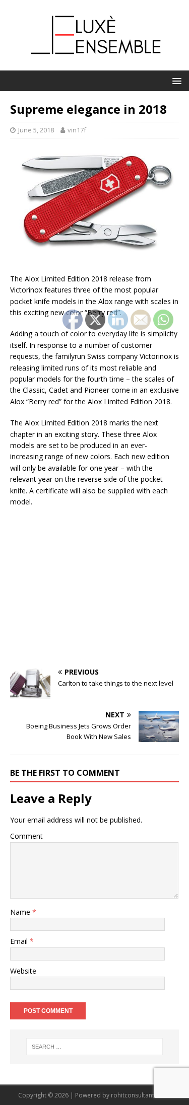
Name (21, 912)
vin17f (77, 129)
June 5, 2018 (36, 129)
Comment (26, 836)
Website (23, 971)
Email (20, 941)
